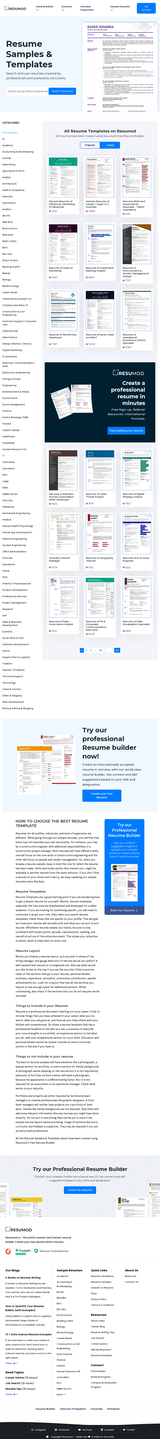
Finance (6, 411)
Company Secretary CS (15, 305)
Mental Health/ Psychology (17, 526)
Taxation (7, 663)
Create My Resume (80, 1190)
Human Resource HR (14, 449)
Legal (5, 481)
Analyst (6, 177)
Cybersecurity (10, 331)
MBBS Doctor (10, 494)
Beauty (6, 273)
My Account (146, 8)
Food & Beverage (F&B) (15, 417)
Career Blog (98, 1326)
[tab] (100, 145)
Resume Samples (101, 1282)
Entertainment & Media (15, 391)
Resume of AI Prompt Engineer (136, 559)
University (97, 1408)
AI (3, 139)
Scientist (7, 631)
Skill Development (101, 1349)
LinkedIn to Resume (102, 1287)
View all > (11, 1363)
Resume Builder (45, 1408)
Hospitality (8, 443)
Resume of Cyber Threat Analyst (96, 495)
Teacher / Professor (13, 670)
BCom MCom (9, 228)
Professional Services (14, 596)
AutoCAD (7, 196)
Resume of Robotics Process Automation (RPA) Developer (61, 497)
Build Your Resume (122, 910)
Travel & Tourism (11, 689)
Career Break (9, 292)
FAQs (94, 1293)
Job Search (97, 1338)
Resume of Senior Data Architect (100, 336)
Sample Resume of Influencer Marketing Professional (62, 204)
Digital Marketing (12, 350)
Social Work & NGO (13, 638)
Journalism (8, 468)
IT (3, 455)
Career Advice (99, 1343)
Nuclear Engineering (14, 545)
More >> (61, 1394)
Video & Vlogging (12, 695)
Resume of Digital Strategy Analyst (133, 495)
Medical (6, 519)
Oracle (6, 570)
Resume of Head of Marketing (60, 269)
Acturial (6, 158)
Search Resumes (62, 91)
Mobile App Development (17, 532)
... (95, 645)
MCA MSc (7, 500)
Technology (9, 682)
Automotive (8, 202)
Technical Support (12, 676)
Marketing (8, 506)
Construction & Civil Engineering (68, 1346)
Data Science (9, 337)
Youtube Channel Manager (59, 559)
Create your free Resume (102, 795)
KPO (5, 474)
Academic (7, 145)
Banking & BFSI (11, 266)
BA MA (6, 215)
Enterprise (113, 1408)
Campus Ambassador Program (104, 1385)
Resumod (130, 1276)
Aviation (7, 209)
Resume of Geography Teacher (99, 559)
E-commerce (9, 356)
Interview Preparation (87, 8)
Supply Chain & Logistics (16, 657)
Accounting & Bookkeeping (17, 151)
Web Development (13, 702)
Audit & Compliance (13, 190)
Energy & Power (11, 379)
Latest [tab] (110, 145)
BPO (5, 247)
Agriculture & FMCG (13, 171)
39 (100, 645)
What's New (98, 1320)
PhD (5, 577)
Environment (9, 398)
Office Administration (14, 551)
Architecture (9, 183)
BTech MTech (10, 260)
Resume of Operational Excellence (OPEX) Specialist (134, 339)
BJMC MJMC (9, 241)
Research (7, 609)
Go (117, 645)
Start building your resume (126, 430)
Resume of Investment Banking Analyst (100, 269)
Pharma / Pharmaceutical (16, 583)
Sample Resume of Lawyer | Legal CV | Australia (97, 204)
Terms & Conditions (102, 1305)
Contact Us (131, 1282)
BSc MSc (7, 254)
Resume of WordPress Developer (63, 336)
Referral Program (101, 1376)
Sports (6, 650)
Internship (8, 462)
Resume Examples (101, 1355)
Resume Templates (102, 1276)
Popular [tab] (90, 145)
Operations (8, 564)
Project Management (14, 602)
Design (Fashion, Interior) (16, 343)
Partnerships (98, 1371)
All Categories (10, 132)
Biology (6, 279)
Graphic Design (11, 430)
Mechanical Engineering (16, 513)
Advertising (8, 164)
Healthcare (8, 436)
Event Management (13, 404)
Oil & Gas (7, 558)
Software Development (15, 644)
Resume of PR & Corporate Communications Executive (96, 625)
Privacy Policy (98, 1299)
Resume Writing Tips (103, 1332)
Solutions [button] (67, 6)
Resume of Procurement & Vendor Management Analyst (136, 272)
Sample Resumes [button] (120, 6)
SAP (4, 615)
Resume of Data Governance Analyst (61, 623)
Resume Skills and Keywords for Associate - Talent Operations (134, 205)
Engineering (9, 385)
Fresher (6, 423)
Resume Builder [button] (45, 6)
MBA (5, 487)
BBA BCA (7, 222)
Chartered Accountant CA (16, 298)
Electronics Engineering (16, 372)
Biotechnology (10, 286)
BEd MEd (7, 234)
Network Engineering (14, 538)
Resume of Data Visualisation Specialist (136, 623)
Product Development (15, 590)
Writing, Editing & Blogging (17, 708)
